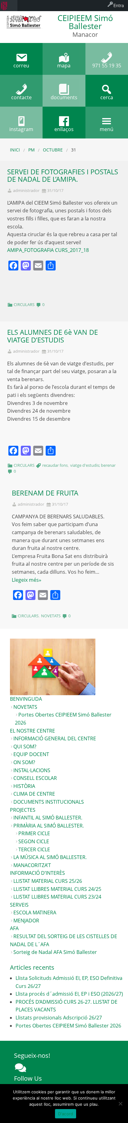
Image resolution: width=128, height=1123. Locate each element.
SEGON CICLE (33, 841)
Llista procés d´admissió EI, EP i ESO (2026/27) (69, 993)
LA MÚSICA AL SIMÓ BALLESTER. (50, 857)
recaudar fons (55, 465)
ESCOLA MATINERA (34, 912)
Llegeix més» (26, 579)
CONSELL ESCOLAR (35, 778)
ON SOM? (24, 762)
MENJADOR (26, 920)
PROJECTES (22, 809)
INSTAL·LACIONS (31, 770)
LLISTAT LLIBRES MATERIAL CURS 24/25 (57, 889)
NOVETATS (51, 616)
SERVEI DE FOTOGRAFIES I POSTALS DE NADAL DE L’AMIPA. (62, 175)
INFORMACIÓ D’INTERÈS (37, 873)
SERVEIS (19, 904)
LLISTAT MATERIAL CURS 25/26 (47, 881)
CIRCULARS (24, 304)
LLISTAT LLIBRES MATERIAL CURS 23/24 (57, 896)
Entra (118, 5)
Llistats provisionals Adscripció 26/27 (59, 1017)
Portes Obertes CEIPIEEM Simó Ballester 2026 (68, 1025)
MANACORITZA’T (32, 865)
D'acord (65, 1113)
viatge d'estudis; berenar (93, 465)
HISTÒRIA (24, 786)
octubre (53, 150)
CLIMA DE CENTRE (34, 793)
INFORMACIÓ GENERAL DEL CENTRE (54, 738)
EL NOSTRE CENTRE (32, 730)
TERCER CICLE (34, 849)
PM (31, 150)
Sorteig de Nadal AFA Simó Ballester (55, 952)
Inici (15, 150)
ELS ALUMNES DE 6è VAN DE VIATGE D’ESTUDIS (52, 336)
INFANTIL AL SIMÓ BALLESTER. (47, 817)
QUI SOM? (24, 746)
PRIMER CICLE (34, 833)
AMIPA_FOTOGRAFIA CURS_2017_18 (48, 250)
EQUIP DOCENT (31, 754)
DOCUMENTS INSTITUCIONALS (48, 801)
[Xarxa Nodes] (20, 1068)
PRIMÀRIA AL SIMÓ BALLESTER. (48, 825)
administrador (26, 191)
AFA (14, 928)
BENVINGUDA (26, 698)
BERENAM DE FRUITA (45, 492)
